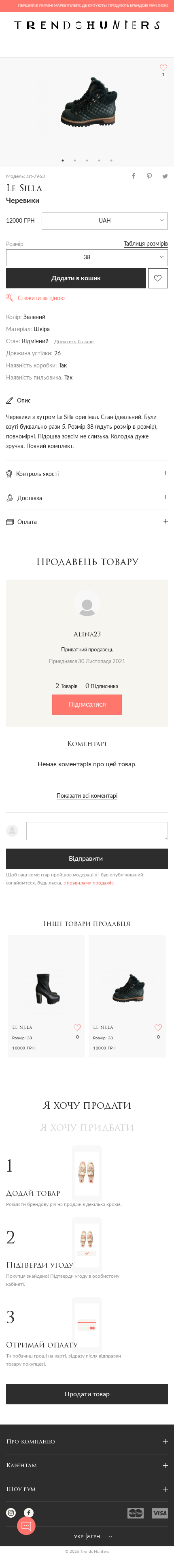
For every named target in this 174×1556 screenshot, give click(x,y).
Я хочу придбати (87, 1128)
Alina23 (87, 635)
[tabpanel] (87, 106)
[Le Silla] (87, 106)
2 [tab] (75, 160)
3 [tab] (87, 160)
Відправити (86, 858)
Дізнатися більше (73, 341)
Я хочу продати (87, 1106)
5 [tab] (111, 160)
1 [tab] (63, 160)
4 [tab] (99, 160)
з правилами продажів (89, 882)
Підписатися (87, 704)
